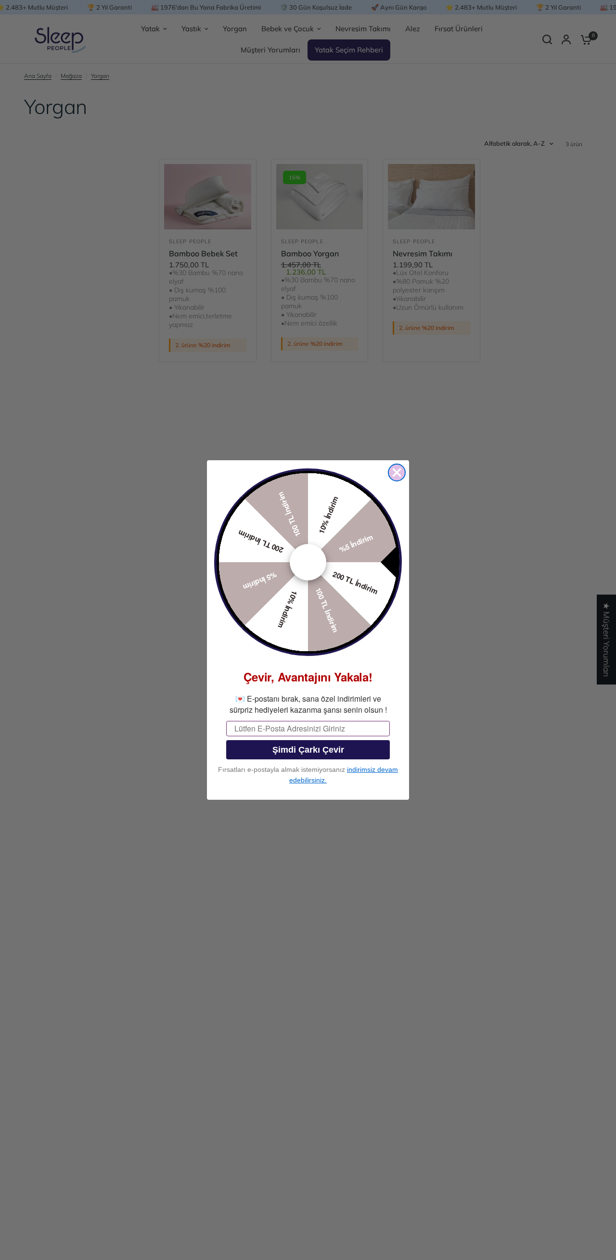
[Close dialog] (396, 472)
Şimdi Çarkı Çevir (308, 750)
